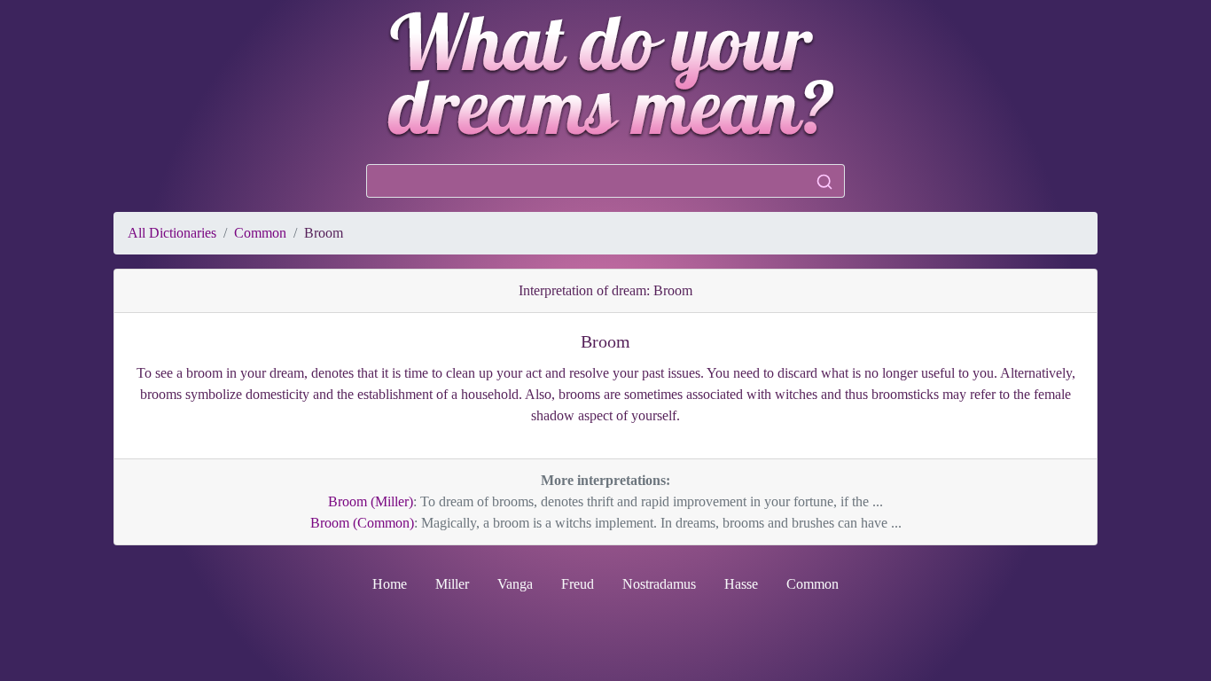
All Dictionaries (172, 232)
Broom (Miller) (370, 501)
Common (260, 232)
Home (389, 583)
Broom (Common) (362, 522)
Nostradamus (659, 583)
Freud (577, 583)
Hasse (741, 583)
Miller (452, 583)
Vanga (515, 583)
